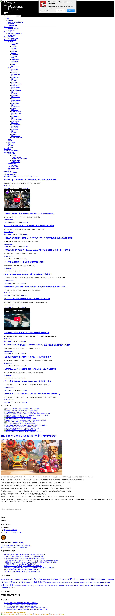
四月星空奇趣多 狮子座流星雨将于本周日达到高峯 (14, 547)
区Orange (14, 114)
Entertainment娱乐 (11, 532)
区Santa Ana (15, 123)
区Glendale (15, 95)
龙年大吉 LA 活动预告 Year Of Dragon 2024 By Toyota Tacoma (21, 176)
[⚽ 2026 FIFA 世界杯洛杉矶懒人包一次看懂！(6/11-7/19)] (19, 422)
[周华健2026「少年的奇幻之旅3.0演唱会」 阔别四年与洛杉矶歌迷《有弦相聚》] (25, 420)
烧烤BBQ (14, 45)
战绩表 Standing (16, 162)
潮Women (61, 585)
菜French (14, 49)
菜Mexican (14, 58)
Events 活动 (7, 32)
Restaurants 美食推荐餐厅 (34, 582)
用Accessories (68, 585)
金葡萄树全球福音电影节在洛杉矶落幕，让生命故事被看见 (27, 357)
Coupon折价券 (25, 579)
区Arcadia (14, 72)
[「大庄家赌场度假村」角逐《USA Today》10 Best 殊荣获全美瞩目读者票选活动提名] (27, 413)
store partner (70, 582)
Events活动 (57, 579)
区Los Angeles (16, 106)
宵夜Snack (11, 144)
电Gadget (9, 588)
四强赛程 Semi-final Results (19, 158)
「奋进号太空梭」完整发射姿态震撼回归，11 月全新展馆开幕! (29, 213)
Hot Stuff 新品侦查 (13, 38)
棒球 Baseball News (13, 168)
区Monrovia (15, 110)
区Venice (14, 132)
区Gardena (14, 93)
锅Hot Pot (10, 145)
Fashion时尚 (66, 579)
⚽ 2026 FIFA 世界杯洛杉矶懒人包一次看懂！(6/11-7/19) (27, 299)
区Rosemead (15, 118)
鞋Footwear (14, 587)
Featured (74, 579)
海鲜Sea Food (15, 59)
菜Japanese (15, 54)
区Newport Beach (16, 113)
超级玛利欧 (14, 530)
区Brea (13, 75)
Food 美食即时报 (8, 36)
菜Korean (14, 56)
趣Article (106, 585)
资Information (98, 585)
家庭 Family (30, 585)
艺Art (86, 585)
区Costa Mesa (15, 85)
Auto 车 (7, 579)
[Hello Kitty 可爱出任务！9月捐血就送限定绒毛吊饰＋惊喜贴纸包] (21, 409)
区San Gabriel (15, 121)
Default (34, 579)
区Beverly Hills (16, 74)
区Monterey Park (16, 111)
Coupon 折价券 (8, 27)
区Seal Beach (15, 126)
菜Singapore (15, 61)
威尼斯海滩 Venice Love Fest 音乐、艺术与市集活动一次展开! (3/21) (32, 394)
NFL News (10, 169)
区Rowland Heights (17, 119)
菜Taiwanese (15, 62)
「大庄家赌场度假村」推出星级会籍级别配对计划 (24, 262)
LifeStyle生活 (6, 582)
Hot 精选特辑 (7, 149)
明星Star (53, 585)
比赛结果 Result (16, 160)
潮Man (57, 585)
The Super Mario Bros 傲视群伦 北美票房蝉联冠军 (29, 435)
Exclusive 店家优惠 (13, 28)
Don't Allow (60, 10)
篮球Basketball (12, 163)
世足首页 (14, 155)
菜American (15, 43)
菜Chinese (14, 46)
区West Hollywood (17, 137)
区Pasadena (15, 116)
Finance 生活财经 (9, 171)
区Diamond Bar (16, 87)
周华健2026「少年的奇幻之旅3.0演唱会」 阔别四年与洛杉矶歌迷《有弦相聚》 (35, 287)
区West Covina (16, 136)
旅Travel (47, 585)
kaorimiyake (7, 188)
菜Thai (13, 64)
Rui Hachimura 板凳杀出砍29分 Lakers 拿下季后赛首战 (16, 545)
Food (81, 579)
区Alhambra (15, 69)
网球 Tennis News (13, 166)
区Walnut (14, 134)
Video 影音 (96, 582)
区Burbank (14, 79)
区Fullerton (15, 92)
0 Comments (24, 188)
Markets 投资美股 (12, 172)
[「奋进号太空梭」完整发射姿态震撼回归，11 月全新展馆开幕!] (21, 410)
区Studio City (15, 127)
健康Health (16, 585)
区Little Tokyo (15, 103)
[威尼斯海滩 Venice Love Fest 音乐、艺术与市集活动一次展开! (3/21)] (22, 431)
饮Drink (10, 141)
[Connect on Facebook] (41, 614)
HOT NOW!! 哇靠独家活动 (15, 33)
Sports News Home (62, 582)
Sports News (54, 582)
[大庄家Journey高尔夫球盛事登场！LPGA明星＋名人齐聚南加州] (21, 428)
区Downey (14, 88)
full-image (101, 579)
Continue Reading (8, 186)
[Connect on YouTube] (56, 614)
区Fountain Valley (16, 90)
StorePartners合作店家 (10, 174)
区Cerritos (14, 80)
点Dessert (10, 147)
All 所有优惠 (11, 30)
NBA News (14, 165)
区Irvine (14, 98)
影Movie (38, 585)
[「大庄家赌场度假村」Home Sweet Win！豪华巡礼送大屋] (20, 430)
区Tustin (14, 131)
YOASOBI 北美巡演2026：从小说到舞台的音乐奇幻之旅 (26, 333)
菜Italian (14, 53)
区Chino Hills (15, 82)
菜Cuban (14, 48)
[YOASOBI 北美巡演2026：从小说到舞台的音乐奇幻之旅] (19, 423)
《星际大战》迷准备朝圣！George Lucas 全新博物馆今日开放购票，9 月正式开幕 (37, 250)
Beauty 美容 (13, 579)
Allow (70, 10)
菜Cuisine (10, 41)
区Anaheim (15, 71)
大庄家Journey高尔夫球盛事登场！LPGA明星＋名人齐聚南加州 (30, 369)
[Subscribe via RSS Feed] (9, 614)
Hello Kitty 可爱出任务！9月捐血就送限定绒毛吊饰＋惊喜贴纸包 (30, 180)
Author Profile (18, 542)
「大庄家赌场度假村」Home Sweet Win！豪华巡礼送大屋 (27, 381)
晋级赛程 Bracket (16, 157)
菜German (14, 51)
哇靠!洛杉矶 (6, 612)
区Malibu (14, 108)
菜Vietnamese (15, 66)
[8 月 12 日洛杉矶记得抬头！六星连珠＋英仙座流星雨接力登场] (21, 412)
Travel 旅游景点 (89, 582)
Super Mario (7, 530)
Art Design (3, 579)
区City (9, 67)
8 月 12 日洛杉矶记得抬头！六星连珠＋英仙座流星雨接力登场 (29, 226)
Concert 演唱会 (12, 35)
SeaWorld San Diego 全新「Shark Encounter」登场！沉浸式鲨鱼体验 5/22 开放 (37, 345)
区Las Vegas (15, 101)
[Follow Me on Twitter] (25, 614)
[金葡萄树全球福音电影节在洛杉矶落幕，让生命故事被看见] (20, 426)
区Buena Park (15, 77)
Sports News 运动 (9, 152)
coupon (18, 579)
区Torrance (15, 129)
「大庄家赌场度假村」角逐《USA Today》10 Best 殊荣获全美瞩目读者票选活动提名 (38, 238)
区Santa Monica (16, 124)
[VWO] (47, 10)
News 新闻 (18, 582)
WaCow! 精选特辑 (104, 582)
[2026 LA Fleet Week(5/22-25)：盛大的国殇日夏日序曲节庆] (20, 418)
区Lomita (14, 105)
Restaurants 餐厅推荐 (10, 40)
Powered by (43, 10)
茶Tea (9, 139)
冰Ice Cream (11, 142)
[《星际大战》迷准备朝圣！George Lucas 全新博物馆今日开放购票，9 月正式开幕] (26, 415)
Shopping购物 (48, 582)
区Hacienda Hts (16, 97)
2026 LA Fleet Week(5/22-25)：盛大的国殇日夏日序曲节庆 (28, 274)
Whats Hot (19, 532)
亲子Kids (90, 585)
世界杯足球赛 (11, 154)
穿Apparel (75, 585)
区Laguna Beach (16, 100)
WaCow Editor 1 (5, 439)
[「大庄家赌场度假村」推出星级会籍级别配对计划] (17, 417)
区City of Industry (16, 84)
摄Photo (42, 585)
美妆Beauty (81, 585)
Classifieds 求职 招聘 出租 (11, 150)
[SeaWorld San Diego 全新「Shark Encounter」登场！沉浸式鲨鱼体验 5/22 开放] (25, 425)
